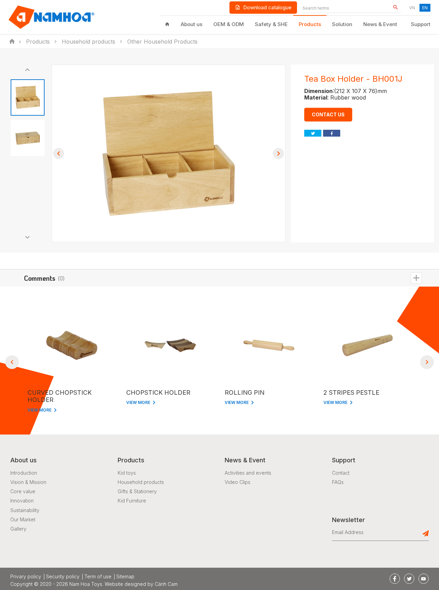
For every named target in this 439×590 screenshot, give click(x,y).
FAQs (338, 482)
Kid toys (127, 473)
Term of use (97, 576)
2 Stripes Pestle (351, 392)
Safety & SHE (271, 24)
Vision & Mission (28, 482)
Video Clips (237, 482)
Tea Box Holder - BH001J (353, 79)
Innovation (22, 501)
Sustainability (24, 510)
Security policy (63, 576)
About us (191, 24)
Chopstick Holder (158, 392)
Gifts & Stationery (137, 491)
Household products (141, 482)
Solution (342, 24)
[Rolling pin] (269, 345)
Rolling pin (244, 392)
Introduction (23, 473)
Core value (22, 491)
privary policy (25, 576)
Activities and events (248, 473)
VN (412, 7)
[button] (27, 69)
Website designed (125, 584)
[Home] (167, 24)
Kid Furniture (132, 501)
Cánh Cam (166, 584)
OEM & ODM (228, 24)
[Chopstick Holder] (170, 345)
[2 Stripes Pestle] (368, 345)
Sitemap (125, 576)
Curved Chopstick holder (59, 396)
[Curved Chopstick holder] (72, 345)
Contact (340, 473)
